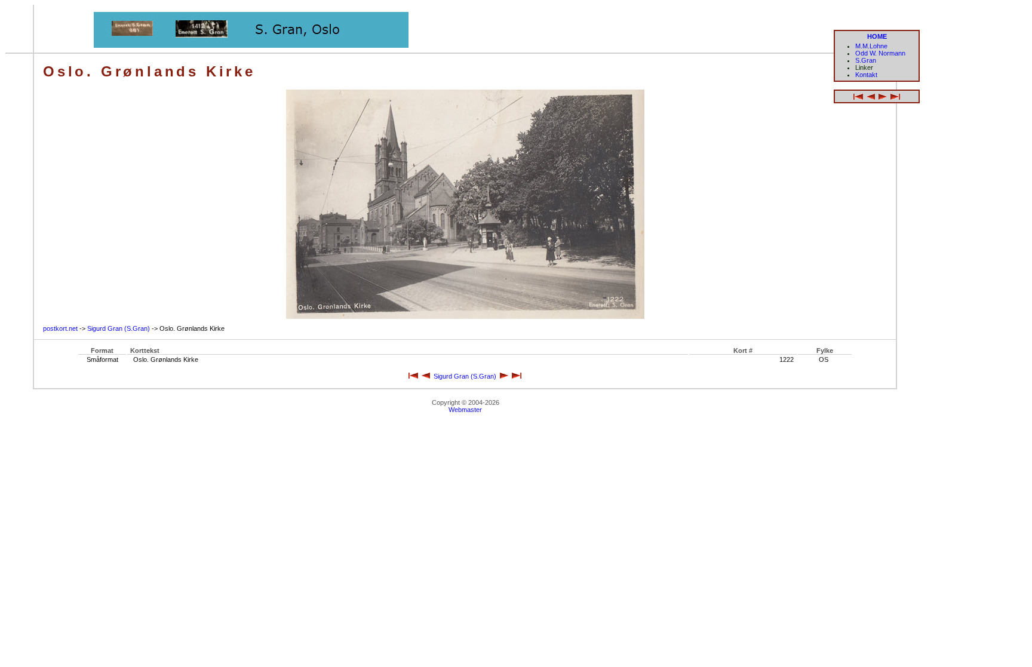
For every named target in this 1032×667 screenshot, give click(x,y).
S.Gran (865, 60)
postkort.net (60, 328)
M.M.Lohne (871, 46)
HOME (877, 36)
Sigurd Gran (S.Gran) (118, 328)
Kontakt (866, 74)
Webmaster (465, 409)
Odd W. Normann (880, 53)
